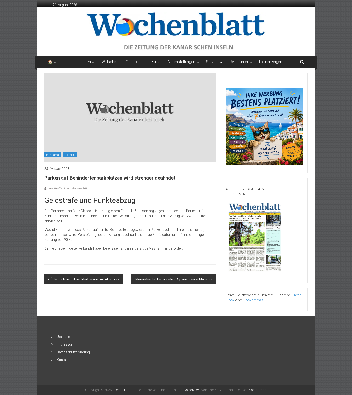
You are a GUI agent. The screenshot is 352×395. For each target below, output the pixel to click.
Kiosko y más (253, 300)
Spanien (70, 155)
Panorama (52, 155)
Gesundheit (135, 61)
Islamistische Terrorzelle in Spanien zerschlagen (172, 279)
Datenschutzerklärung (73, 352)
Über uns (63, 337)
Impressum (65, 344)
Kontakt (62, 360)
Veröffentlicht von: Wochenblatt (67, 188)
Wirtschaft (110, 61)
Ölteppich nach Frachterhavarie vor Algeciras (84, 279)
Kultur (156, 61)
